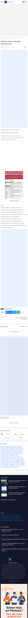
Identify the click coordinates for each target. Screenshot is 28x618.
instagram (22, 434)
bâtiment (13, 462)
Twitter (15, 312)
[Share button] (22, 312)
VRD (22, 460)
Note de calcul (4, 455)
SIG (21, 458)
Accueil (2, 37)
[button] (23, 2)
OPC (10, 455)
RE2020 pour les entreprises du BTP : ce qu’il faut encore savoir (17, 481)
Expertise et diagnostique (15, 515)
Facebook (10, 312)
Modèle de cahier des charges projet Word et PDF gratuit (16, 487)
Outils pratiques (8, 37)
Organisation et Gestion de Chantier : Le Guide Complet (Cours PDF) (12, 530)
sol (10, 467)
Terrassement (4, 460)
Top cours (11, 460)
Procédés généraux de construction (8, 458)
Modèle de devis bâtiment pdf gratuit (10, 535)
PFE (13, 455)
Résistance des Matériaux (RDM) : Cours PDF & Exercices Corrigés (14, 549)
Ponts (17, 455)
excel (2, 464)
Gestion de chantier (18, 451)
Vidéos (2, 462)
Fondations (9, 451)
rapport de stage (4, 467)
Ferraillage (3, 451)
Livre (21, 453)
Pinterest (21, 437)
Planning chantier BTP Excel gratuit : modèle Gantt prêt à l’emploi (16, 493)
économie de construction (6, 520)
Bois (2, 446)
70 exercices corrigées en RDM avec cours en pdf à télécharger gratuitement (13, 544)
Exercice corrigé (19, 449)
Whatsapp (18, 312)
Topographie (17, 460)
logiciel (6, 464)
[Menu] (2, 2)
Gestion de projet (4, 453)
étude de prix (15, 467)
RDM (18, 458)
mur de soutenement (20, 464)
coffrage (22, 462)
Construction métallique (17, 446)
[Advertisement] (14, 20)
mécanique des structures (19, 520)
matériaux (12, 464)
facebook (8, 434)
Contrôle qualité (4, 449)
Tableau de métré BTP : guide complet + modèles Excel (14, 539)
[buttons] (10, 581)
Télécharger (14, 201)
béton (18, 462)
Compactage (7, 446)
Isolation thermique (14, 453)
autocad (7, 462)
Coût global (12, 449)
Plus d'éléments (23, 326)
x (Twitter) (7, 437)
